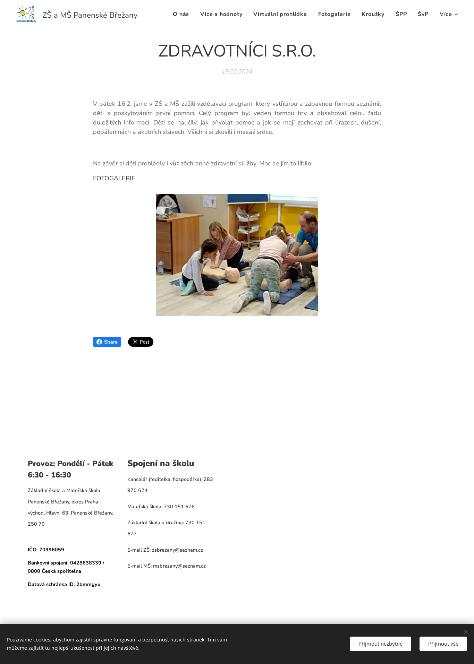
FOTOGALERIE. (115, 178)
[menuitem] (183, 14)
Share (111, 342)
